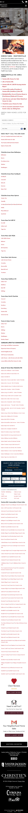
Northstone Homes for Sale (15, 620)
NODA (2, 207)
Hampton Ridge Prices (5, 588)
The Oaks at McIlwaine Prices (7, 623)
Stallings (3, 291)
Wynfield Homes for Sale (13, 670)
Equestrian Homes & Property (8, 348)
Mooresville (4, 266)
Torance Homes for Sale (13, 651)
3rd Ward (14, 204)
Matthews (13, 91)
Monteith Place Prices (5, 616)
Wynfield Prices (4, 670)
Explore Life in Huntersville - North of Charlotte (10, 402)
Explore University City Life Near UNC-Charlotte (11, 447)
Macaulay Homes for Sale (14, 601)
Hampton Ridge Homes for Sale (18, 588)
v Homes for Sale (14, 582)
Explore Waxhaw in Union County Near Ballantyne (11, 450)
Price (2, 21)
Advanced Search (19, 29)
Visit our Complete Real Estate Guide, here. (11, 136)
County (3, 13)
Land (20, 27)
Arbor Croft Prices (5, 508)
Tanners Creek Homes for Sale (17, 648)
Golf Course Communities (7, 354)
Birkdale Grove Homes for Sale (17, 530)
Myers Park (3, 189)
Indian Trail (3, 281)
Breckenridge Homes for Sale (16, 536)
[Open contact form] (26, 1)
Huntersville (5, 91)
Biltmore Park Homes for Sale (16, 523)
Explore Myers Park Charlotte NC (8, 425)
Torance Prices (4, 651)
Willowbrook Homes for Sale (16, 667)
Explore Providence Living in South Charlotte (10, 432)
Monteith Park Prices (5, 613)
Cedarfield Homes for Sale (14, 556)
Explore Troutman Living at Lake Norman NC (10, 444)
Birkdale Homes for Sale (13, 527)
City (16, 13)
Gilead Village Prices (5, 582)
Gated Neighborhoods (6, 351)
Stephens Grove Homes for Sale (18, 645)
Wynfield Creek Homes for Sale (18, 674)
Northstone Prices (4, 620)
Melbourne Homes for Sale (14, 607)
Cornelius (11, 89)
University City (4, 314)
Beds (15, 17)
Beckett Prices (4, 517)
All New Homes (8, 470)
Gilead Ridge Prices (5, 579)
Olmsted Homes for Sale (13, 628)
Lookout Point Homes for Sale (16, 598)
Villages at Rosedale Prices (6, 662)
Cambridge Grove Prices (6, 545)
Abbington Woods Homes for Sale (19, 505)
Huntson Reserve (22, 94)
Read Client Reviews (14, 692)
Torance (20, 96)
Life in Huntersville (7, 82)
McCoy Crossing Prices (6, 604)
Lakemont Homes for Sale (14, 591)
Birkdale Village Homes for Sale (18, 533)
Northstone (6, 96)
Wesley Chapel (4, 339)
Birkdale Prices (4, 527)
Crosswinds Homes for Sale (15, 572)
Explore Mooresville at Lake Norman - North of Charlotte (13, 422)
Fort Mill (3, 223)
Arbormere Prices (4, 511)
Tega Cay (3, 229)
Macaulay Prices (4, 601)
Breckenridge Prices (5, 536)
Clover (2, 244)
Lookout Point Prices (5, 598)
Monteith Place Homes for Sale (17, 616)
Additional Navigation (14, 744)
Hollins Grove (11, 94)
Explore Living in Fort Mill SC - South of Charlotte (11, 392)
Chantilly (3, 201)
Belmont (3, 241)
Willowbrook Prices (5, 667)
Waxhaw (3, 164)
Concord (5, 89)
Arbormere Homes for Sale (15, 511)
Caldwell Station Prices (6, 542)
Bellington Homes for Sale (14, 520)
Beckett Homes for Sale (12, 517)
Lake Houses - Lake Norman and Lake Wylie (12, 358)
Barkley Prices (4, 514)
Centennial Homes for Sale (14, 560)
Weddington (4, 167)
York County (16, 498)
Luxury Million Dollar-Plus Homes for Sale (11, 361)
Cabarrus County (17, 492)
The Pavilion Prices (5, 631)
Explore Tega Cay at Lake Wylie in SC (9, 457)
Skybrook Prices (4, 637)
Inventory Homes (18, 470)
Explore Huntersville (6, 146)
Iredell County (4, 496)
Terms (15, 811)
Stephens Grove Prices (6, 645)
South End (3, 214)
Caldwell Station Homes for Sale (18, 542)
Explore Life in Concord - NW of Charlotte (10, 383)
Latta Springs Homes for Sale (16, 594)
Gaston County (17, 494)
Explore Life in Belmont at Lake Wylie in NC (10, 373)
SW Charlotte (4, 247)
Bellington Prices (4, 520)
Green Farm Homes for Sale (16, 585)
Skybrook (14, 96)
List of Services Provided (14, 713)
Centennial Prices (4, 560)
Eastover (3, 186)
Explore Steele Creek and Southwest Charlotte (10, 441)
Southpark (3, 176)
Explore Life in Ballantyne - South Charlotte (10, 370)
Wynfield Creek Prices (5, 674)
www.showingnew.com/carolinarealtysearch (16, 485)
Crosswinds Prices (5, 572)
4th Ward (19, 204)
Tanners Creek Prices (5, 648)
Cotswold (3, 179)
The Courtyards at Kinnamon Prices (8, 568)
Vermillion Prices (4, 659)
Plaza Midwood (4, 210)
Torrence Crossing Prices (6, 654)
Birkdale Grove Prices (5, 530)
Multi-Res (14, 27)
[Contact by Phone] (23, 1)
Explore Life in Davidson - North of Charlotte (10, 389)
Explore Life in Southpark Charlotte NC (9, 428)
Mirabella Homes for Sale (14, 610)
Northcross (12, 67)
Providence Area (5, 161)
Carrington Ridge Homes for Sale (19, 550)
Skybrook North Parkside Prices (7, 640)
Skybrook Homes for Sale (14, 637)
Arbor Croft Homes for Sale (15, 508)
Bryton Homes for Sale (12, 539)
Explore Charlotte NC (5, 376)
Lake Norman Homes (6, 260)
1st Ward (3, 204)
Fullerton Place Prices (5, 576)
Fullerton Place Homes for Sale (17, 576)
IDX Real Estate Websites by (10, 810)
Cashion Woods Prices (6, 553)
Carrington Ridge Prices (6, 550)
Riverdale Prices (4, 634)
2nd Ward (8, 204)
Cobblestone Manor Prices (6, 563)
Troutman (3, 272)
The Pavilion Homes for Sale (16, 631)
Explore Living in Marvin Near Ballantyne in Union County (13, 413)
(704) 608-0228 (14, 755)
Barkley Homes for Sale (13, 514)
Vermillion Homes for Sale (14, 659)
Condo (8, 27)
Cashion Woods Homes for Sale (18, 553)
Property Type (4, 25)
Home (3, 27)
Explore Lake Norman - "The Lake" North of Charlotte (12, 405)
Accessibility (9, 811)
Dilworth (3, 183)
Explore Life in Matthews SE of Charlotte (9, 416)
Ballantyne (3, 155)
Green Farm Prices (5, 585)
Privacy (19, 811)
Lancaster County (17, 496)
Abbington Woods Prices (6, 505)
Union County (4, 498)
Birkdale (4, 94)
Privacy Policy (21, 781)
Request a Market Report (14, 735)
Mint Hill (20, 91)
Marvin (2, 158)
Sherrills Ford (4, 269)
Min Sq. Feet (4, 17)
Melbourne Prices (4, 607)
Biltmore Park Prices (5, 523)
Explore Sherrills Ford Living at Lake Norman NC (11, 435)
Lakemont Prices (4, 591)
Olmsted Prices (4, 628)
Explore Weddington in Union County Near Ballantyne (12, 454)
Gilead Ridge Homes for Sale (16, 579)
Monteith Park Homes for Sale (16, 613)
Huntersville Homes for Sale (10, 79)
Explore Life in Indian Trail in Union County (10, 398)
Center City (4, 198)
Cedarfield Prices (4, 556)
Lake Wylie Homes (5, 238)
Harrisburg (3, 308)
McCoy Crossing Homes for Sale (18, 604)
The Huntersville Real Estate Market (10, 142)
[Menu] (26, 5)
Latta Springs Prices (5, 594)
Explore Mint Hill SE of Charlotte (8, 419)
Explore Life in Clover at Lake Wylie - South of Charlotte (12, 380)
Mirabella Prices (4, 610)
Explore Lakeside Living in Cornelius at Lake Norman (12, 386)
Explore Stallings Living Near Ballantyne (9, 438)
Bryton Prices (4, 539)
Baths (22, 17)
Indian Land (4, 226)
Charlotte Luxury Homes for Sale (12, 104)
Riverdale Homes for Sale (14, 634)
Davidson (18, 89)
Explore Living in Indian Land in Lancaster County (11, 395)
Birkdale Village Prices (5, 533)
